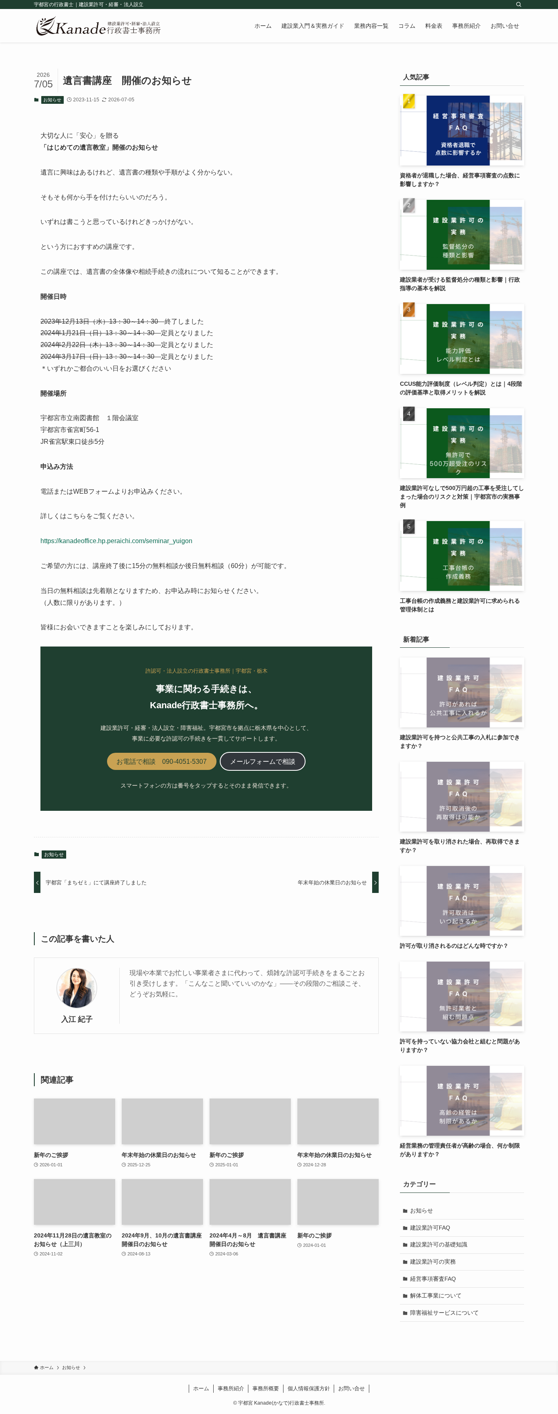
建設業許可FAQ (430, 1227)
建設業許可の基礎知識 (438, 1244)
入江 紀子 (77, 1019)
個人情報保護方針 (309, 1388)
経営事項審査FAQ (433, 1278)
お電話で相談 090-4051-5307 (161, 761)
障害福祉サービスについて (444, 1312)
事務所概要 (265, 1388)
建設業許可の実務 (433, 1261)
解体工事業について (436, 1295)
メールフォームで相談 (262, 761)
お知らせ (52, 99)
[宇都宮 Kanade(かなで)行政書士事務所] (98, 26)
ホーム (201, 1388)
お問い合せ (351, 1388)
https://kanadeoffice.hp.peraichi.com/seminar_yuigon (116, 540)
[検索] (518, 4)
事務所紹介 (231, 1388)
